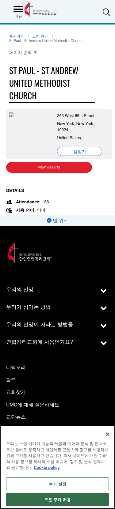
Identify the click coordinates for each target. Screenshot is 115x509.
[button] (106, 12)
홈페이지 (16, 36)
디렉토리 (16, 367)
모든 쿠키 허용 (57, 499)
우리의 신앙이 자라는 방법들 (39, 324)
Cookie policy (47, 467)
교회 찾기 (40, 36)
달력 (11, 380)
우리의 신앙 (20, 289)
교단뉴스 (16, 417)
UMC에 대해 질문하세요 (32, 405)
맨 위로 (60, 220)
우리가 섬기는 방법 (28, 306)
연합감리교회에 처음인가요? (39, 341)
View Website (49, 167)
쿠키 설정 (57, 484)
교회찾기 (16, 392)
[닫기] (107, 434)
